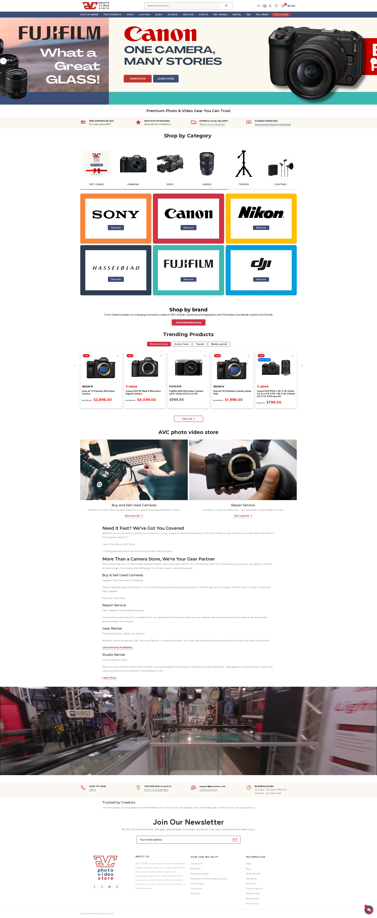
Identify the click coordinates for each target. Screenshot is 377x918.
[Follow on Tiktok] (117, 886)
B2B (248, 14)
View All (187, 418)
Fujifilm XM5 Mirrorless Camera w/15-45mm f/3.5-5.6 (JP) (186, 392)
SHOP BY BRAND (89, 14)
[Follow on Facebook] (94, 886)
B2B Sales (195, 868)
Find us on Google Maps (156, 790)
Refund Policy (252, 893)
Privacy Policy (252, 898)
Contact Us (196, 863)
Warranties (251, 878)
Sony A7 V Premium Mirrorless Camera (98, 392)
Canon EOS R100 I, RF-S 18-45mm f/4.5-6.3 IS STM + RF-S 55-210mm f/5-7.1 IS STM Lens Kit (276, 394)
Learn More (109, 677)
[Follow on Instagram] (102, 886)
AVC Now (195, 893)
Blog (248, 868)
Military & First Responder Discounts (209, 878)
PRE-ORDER (262, 14)
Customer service (208, 790)
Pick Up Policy (253, 903)
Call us (92, 790)
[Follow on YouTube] (109, 886)
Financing (251, 883)
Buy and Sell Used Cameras (134, 505)
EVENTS (203, 14)
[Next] (373, 61)
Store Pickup (197, 883)
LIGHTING (144, 14)
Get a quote (241, 515)
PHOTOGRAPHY (112, 14)
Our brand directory (188, 322)
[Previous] (3, 61)
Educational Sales (200, 873)
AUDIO (159, 14)
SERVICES (188, 14)
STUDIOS (173, 14)
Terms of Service (254, 888)
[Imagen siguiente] (118, 367)
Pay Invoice (196, 888)
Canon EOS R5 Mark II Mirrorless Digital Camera (143, 392)
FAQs (248, 863)
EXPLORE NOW (254, 76)
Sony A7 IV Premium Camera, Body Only (232, 392)
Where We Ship (253, 873)
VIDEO (130, 14)
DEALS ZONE (281, 14)
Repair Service (243, 505)
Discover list (132, 515)
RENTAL (237, 14)
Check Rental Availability (117, 647)
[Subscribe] (234, 839)
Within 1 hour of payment (212, 124)
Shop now (116, 227)
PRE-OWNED (220, 14)
